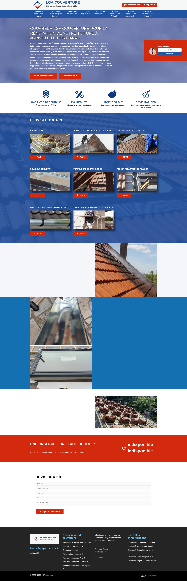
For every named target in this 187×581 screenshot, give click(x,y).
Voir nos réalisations (43, 76)
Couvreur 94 (36, 144)
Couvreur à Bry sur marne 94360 (140, 546)
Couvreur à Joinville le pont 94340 (141, 557)
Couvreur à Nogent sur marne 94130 (142, 561)
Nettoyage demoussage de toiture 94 (56, 14)
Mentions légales (101, 549)
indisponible (100, 557)
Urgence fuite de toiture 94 (72, 13)
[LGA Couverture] (55, 5)
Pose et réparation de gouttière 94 (131, 14)
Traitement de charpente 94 (99, 13)
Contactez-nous (70, 76)
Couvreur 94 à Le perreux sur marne (38, 14)
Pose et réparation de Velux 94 (115, 14)
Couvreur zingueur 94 (85, 13)
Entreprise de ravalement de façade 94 (147, 14)
